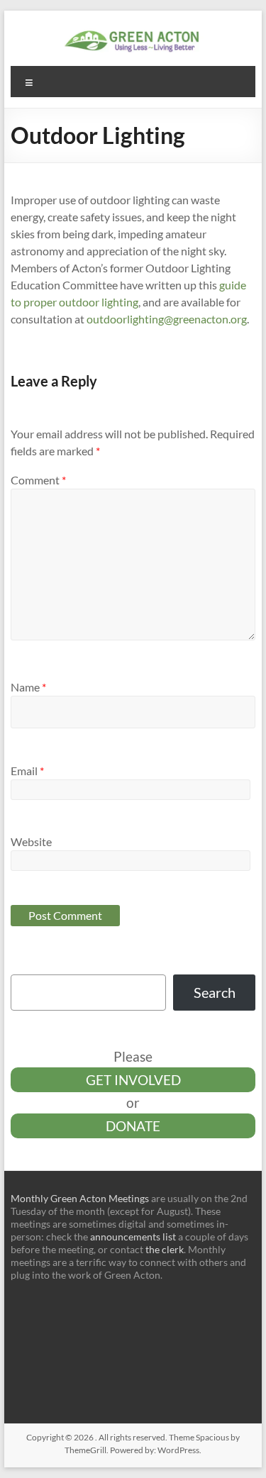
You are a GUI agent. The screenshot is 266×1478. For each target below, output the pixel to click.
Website (31, 841)
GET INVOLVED (133, 1080)
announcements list (133, 1236)
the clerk (164, 1249)
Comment (38, 480)
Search (214, 992)
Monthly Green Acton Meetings (80, 1198)
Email (27, 770)
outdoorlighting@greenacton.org (167, 319)
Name (28, 687)
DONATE (133, 1126)
